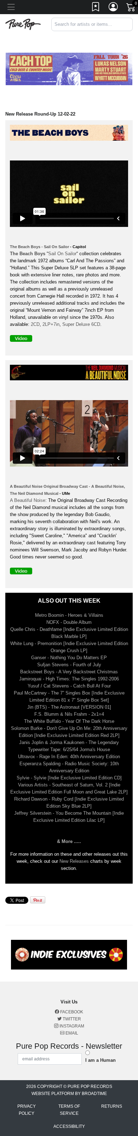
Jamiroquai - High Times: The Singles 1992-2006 (69, 678)
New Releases (74, 861)
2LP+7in (50, 324)
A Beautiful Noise (27, 500)
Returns (111, 1106)
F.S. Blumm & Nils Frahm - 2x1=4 (69, 714)
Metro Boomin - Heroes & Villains (69, 615)
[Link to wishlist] (96, 8)
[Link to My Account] (114, 8)
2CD (35, 324)
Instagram (71, 1026)
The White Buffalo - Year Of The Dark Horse (69, 721)
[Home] (23, 24)
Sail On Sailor (62, 253)
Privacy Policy (26, 1110)
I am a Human (100, 1060)
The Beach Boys (27, 253)
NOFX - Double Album (69, 622)
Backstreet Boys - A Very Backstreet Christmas (69, 671)
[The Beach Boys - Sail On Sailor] (71, 134)
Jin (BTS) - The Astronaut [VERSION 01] (69, 707)
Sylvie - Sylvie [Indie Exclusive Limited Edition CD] (69, 777)
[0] (131, 8)
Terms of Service (69, 1110)
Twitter (71, 1019)
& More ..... (69, 841)
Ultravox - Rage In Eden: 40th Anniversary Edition (69, 756)
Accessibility (69, 1126)
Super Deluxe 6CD (81, 324)
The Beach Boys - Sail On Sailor (39, 247)
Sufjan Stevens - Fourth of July (69, 664)
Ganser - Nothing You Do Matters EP (69, 657)
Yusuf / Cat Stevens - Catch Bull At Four (69, 686)
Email (71, 1033)
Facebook (71, 1011)
